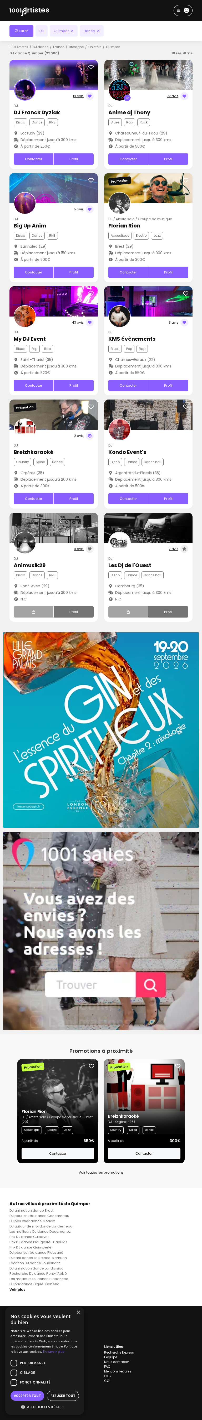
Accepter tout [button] (27, 1395)
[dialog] (44, 1361)
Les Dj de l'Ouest (129, 565)
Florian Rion (124, 225)
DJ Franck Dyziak (37, 112)
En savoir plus (53, 1351)
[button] (45, 1406)
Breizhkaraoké (33, 452)
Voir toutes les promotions (101, 1172)
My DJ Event (30, 339)
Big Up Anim (30, 225)
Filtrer (23, 30)
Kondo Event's (127, 452)
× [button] (78, 1312)
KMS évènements (131, 339)
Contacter (33, 159)
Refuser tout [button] (62, 1395)
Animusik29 (30, 565)
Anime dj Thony (129, 112)
